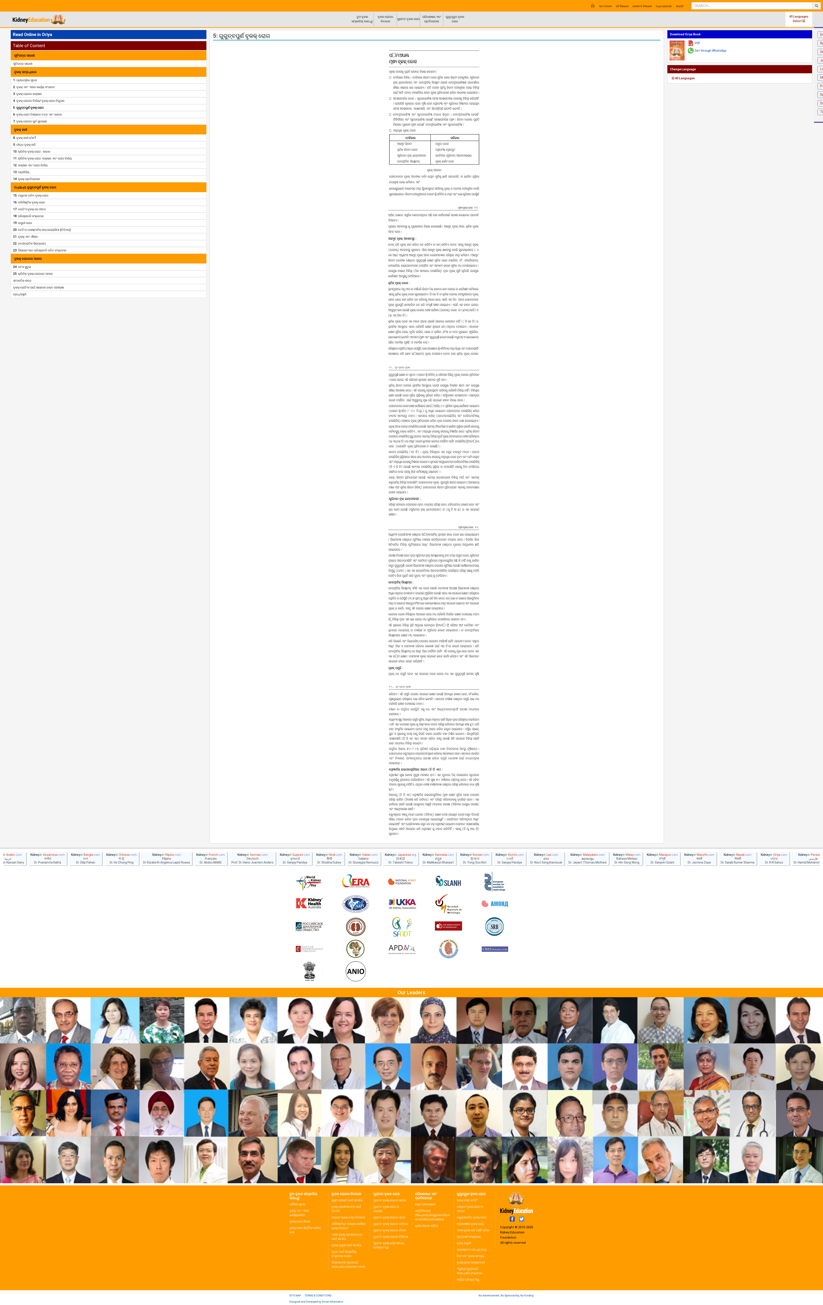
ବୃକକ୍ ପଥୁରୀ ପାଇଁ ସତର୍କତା (346, 1245)
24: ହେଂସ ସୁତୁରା (22, 267)
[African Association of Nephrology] (356, 949)
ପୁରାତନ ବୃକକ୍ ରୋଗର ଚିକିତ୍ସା (390, 1236)
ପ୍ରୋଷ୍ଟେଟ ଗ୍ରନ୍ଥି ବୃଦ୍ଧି (472, 1249)
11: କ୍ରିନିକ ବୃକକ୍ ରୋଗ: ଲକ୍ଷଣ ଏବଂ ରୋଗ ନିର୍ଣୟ (42, 158)
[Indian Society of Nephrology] (356, 926)
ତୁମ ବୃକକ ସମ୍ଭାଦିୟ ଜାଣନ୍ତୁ (362, 19)
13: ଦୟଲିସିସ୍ (21, 172)
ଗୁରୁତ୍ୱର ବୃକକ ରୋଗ (455, 19)
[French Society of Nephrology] (402, 926)
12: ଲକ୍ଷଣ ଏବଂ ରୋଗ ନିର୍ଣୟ (30, 165)
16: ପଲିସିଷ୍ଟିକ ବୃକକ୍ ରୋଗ (29, 202)
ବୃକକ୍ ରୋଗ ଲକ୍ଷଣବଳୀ (471, 1262)
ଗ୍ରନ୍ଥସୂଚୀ (19, 294)
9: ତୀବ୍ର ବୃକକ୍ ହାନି (24, 144)
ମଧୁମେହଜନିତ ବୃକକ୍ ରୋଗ (472, 1217)
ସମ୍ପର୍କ (679, 6)
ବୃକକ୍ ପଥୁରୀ (464, 1243)
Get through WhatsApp (710, 50)
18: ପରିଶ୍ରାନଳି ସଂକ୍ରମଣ (28, 216)
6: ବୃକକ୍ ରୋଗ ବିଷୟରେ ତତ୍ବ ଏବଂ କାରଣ (37, 114)
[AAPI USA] (356, 904)
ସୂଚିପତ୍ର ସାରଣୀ (22, 63)
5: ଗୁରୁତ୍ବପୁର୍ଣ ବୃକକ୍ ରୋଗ (28, 107)
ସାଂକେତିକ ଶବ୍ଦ (22, 280)
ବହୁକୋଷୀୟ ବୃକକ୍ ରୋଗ (470, 1223)
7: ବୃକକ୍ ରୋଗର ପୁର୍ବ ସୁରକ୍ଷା (30, 121)
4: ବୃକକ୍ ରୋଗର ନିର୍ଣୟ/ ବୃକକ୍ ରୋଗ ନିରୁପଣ (39, 100)
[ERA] (356, 881)
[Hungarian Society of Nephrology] (309, 949)
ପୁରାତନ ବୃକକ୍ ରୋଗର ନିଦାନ (389, 1230)
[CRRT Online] (495, 949)
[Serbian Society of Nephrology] (495, 926)
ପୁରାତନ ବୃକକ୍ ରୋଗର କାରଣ (390, 1200)
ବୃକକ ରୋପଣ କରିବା (426, 1225)
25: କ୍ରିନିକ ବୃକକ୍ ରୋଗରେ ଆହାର (33, 273)
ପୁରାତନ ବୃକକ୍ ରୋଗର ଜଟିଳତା (390, 1223)
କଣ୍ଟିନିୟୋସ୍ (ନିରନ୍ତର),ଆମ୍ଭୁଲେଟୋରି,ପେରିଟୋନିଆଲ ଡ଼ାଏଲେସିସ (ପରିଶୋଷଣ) (440, 1215)
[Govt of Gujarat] (309, 971)
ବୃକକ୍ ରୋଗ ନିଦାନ (300, 1221)
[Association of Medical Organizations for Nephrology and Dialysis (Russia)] (495, 904)
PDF (697, 43)
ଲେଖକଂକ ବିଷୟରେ (642, 6)
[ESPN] (495, 881)
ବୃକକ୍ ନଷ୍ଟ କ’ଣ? (467, 1200)
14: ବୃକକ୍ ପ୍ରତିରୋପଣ (26, 179)
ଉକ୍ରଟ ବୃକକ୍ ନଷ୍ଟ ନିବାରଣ (348, 1217)
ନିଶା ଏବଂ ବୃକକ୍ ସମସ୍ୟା (470, 1256)
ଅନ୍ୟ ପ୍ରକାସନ (664, 6)
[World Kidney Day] (309, 881)
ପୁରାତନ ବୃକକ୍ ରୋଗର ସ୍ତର (389, 1217)
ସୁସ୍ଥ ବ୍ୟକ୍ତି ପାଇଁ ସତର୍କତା (347, 1200)
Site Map (295, 1295)
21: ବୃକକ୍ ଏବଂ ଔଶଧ (25, 236)
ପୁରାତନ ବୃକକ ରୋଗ (408, 19)
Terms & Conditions (317, 1295)
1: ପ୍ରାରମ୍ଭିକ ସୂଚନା (25, 80)
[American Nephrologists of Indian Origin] (356, 971)
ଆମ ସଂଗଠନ (605, 6)
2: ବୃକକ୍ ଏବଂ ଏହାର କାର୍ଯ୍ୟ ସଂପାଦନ (34, 87)
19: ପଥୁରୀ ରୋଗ (22, 223)
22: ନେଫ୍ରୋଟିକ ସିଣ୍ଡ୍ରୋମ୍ (29, 243)
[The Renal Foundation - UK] (402, 904)
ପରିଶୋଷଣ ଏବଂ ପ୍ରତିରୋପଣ (431, 19)
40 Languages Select (798, 19)
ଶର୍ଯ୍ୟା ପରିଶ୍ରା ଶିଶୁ (468, 1279)
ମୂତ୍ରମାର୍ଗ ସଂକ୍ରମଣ (469, 1236)
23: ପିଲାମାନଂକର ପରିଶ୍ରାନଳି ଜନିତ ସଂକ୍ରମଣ (39, 250)
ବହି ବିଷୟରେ (622, 6)
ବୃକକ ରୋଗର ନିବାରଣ (385, 19)
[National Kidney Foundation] (402, 881)
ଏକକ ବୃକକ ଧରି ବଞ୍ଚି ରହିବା (473, 1230)
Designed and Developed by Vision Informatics (316, 1301)
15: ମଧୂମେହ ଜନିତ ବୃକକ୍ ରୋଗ (30, 195)
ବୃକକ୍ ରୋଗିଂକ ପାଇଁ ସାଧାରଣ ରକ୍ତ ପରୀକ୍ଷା (38, 287)
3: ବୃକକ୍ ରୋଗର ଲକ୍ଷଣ (27, 94)
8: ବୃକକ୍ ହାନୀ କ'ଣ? (24, 138)
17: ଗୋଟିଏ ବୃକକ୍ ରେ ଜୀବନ (29, 209)
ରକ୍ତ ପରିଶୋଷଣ (425, 1204)
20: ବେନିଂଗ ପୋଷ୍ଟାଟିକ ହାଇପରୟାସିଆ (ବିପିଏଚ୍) (42, 229)
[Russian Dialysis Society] (309, 926)
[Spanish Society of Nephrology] (449, 904)
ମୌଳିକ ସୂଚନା (297, 1204)
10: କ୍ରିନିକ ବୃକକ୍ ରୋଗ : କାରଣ (31, 151)
